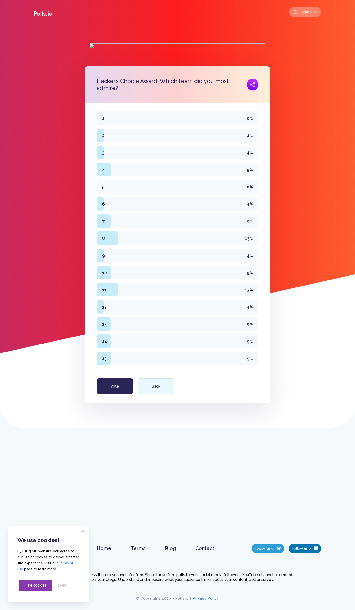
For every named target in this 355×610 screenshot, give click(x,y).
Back (155, 386)
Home (104, 548)
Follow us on (265, 548)
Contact (204, 548)
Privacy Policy (206, 598)
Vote (114, 386)
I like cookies (35, 585)
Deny (62, 585)
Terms (138, 548)
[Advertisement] (177, 490)
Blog (170, 548)
